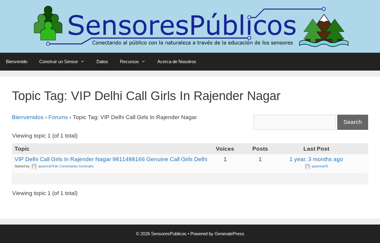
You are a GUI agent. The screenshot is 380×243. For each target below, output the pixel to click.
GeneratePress (229, 233)
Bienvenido (16, 61)
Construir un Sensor (58, 61)
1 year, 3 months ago (316, 159)
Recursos (129, 61)
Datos (102, 61)
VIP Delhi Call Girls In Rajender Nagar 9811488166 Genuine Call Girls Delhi (111, 159)
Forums (58, 117)
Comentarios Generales (76, 166)
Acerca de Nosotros (176, 61)
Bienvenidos (28, 117)
